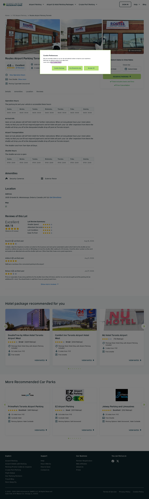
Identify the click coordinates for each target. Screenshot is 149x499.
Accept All (91, 68)
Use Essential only (75, 68)
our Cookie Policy (56, 62)
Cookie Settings (59, 68)
